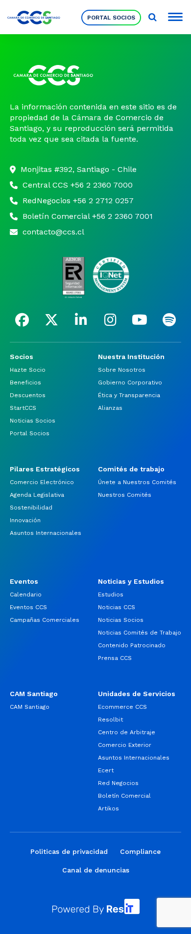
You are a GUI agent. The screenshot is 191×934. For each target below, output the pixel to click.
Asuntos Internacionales (45, 533)
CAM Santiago (29, 706)
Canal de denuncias (95, 870)
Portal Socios (111, 17)
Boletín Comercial (124, 795)
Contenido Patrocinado (132, 645)
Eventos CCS (28, 607)
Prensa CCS (115, 658)
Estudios (110, 594)
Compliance (140, 851)
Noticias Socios (32, 420)
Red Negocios (118, 783)
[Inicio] (95, 75)
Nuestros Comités (124, 494)
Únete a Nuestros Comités (137, 482)
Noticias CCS (116, 607)
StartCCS (23, 407)
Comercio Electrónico (42, 482)
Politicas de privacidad (69, 851)
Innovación (25, 520)
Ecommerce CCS (122, 706)
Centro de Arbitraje (126, 732)
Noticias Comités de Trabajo (139, 632)
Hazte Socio (28, 369)
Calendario (26, 594)
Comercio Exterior (124, 745)
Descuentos (28, 395)
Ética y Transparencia (129, 395)
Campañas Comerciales (44, 619)
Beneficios (25, 382)
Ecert (106, 770)
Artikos (108, 808)
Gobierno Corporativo (130, 382)
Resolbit (110, 719)
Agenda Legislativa (37, 494)
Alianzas (110, 407)
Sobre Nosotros (121, 369)
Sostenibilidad (31, 507)
